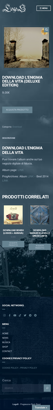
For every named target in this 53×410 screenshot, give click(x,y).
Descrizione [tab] (8, 138)
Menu (45, 8)
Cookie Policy (10, 367)
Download (17, 126)
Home (5, 333)
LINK (21, 170)
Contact (7, 351)
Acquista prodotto (17, 109)
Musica (6, 342)
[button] (46, 29)
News (5, 337)
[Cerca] (47, 388)
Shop (5, 346)
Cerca (6, 380)
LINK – (32, 176)
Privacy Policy (28, 367)
